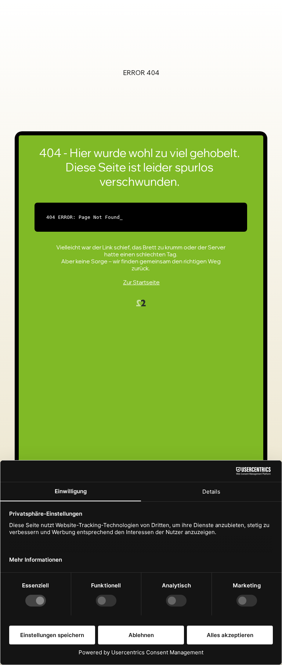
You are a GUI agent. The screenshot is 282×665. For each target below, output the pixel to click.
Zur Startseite (141, 282)
